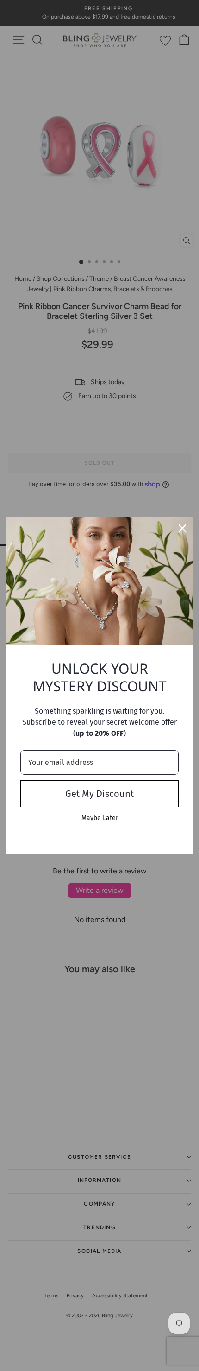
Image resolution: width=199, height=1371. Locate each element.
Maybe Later (99, 818)
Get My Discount (99, 793)
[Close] (182, 528)
